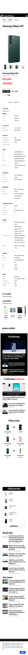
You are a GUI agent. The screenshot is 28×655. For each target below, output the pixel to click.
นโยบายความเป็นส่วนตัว (12, 646)
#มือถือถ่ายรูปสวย (7, 83)
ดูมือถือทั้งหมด (14, 526)
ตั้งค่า (3, 649)
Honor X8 (11, 520)
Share (11, 102)
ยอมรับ (22, 652)
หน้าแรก (4, 20)
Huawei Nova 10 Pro (13, 513)
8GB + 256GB (6, 91)
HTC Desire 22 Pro (12, 506)
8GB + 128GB (15, 91)
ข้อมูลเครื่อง (5, 109)
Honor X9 (11, 493)
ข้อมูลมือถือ (10, 20)
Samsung (17, 20)
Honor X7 (11, 500)
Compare (17, 102)
